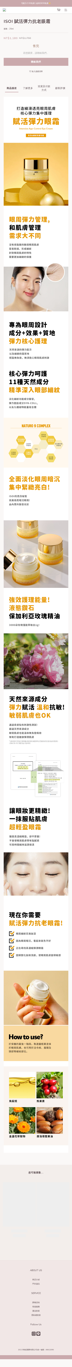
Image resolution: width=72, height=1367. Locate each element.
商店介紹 (36, 1279)
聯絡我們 (36, 61)
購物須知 (36, 1302)
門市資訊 (36, 1284)
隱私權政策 (36, 1315)
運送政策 (36, 1311)
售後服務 (36, 1306)
